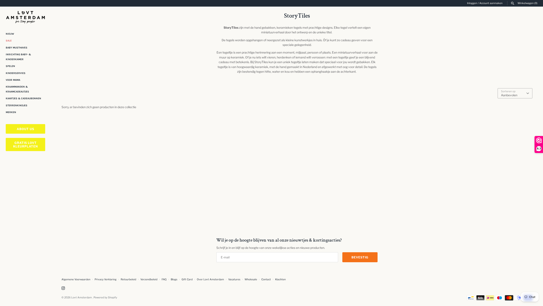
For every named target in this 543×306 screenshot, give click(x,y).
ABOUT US (25, 129)
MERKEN (11, 112)
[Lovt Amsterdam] (25, 16)
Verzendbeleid (148, 279)
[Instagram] (63, 288)
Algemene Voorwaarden (76, 279)
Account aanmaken (490, 3)
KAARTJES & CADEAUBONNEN (23, 98)
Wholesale (251, 279)
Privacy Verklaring (105, 279)
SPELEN (10, 66)
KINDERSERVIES (15, 73)
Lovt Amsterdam (81, 297)
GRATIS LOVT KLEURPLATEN (25, 144)
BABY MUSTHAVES (16, 47)
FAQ (164, 279)
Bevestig (359, 257)
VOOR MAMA (13, 79)
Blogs (174, 279)
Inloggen (472, 3)
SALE (9, 40)
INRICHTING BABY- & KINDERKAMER (18, 57)
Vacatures (234, 279)
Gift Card (187, 279)
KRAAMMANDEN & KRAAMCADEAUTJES (17, 89)
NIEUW (10, 33)
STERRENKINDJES (16, 105)
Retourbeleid (128, 279)
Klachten (280, 279)
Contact (266, 279)
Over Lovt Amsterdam (210, 279)
